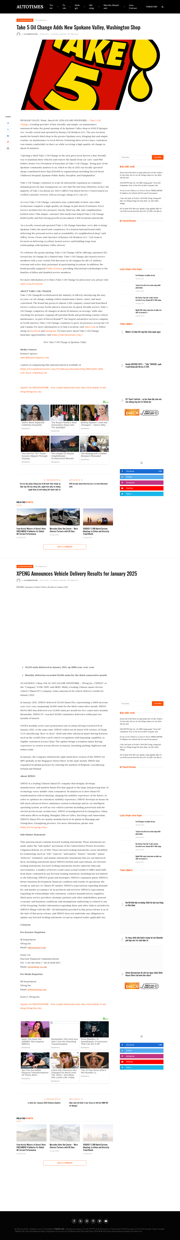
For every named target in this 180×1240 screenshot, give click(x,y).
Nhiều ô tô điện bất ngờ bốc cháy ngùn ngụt (143, 332)
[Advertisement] (141, 132)
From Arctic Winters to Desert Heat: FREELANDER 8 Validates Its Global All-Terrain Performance (31, 531)
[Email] (8, 148)
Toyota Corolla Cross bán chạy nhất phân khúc (148, 286)
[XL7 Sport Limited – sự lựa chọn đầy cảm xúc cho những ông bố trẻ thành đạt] (141, 383)
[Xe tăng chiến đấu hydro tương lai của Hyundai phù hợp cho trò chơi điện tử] (141, 922)
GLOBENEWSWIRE (25, 20)
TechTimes (129, 221)
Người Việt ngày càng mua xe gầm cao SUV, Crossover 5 (149, 311)
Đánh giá (77, 6)
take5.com (90, 326)
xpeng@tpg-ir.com (37, 966)
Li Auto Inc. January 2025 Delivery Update (44, 1102)
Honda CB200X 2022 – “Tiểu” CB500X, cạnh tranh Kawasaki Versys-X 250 (143, 365)
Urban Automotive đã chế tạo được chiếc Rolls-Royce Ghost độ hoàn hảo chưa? (144, 974)
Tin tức (51, 6)
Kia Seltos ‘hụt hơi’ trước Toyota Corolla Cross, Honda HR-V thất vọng (148, 298)
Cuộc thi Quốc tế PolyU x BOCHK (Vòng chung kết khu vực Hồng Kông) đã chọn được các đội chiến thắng (140, 201)
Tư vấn (64, 6)
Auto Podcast (133, 6)
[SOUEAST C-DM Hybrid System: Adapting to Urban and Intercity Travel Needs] (98, 516)
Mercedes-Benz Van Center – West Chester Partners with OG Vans (64, 530)
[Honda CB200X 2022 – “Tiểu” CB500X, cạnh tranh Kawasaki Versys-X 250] (141, 348)
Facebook (35, 330)
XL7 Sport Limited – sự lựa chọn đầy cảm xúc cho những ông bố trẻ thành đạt (144, 400)
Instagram (50, 330)
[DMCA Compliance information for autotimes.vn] (149, 415)
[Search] (162, 7)
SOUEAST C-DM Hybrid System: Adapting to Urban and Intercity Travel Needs (96, 531)
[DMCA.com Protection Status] (132, 415)
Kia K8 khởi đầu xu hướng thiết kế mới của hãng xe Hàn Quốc (144, 904)
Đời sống (91, 6)
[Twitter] (8, 129)
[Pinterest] (8, 142)
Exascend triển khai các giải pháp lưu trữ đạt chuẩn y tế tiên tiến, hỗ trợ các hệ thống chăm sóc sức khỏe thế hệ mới (141, 175)
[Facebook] (8, 123)
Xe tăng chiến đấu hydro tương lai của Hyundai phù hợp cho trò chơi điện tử (144, 939)
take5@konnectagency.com (34, 357)
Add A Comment (64, 547)
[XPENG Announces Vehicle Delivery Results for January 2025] (90, 621)
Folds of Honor (54, 268)
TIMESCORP (151, 7)
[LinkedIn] (8, 135)
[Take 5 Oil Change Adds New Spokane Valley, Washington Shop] (90, 75)
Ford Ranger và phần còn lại (145, 275)
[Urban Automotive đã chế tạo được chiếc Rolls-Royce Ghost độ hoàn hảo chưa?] (141, 957)
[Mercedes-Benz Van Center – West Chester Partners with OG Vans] (65, 516)
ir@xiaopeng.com (36, 947)
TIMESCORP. (59, 1229)
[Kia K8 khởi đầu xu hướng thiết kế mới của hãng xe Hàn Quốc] (141, 887)
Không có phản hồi (59, 34)
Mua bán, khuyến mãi (111, 6)
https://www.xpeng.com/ (33, 827)
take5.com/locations (31, 283)
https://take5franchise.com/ (67, 334)
